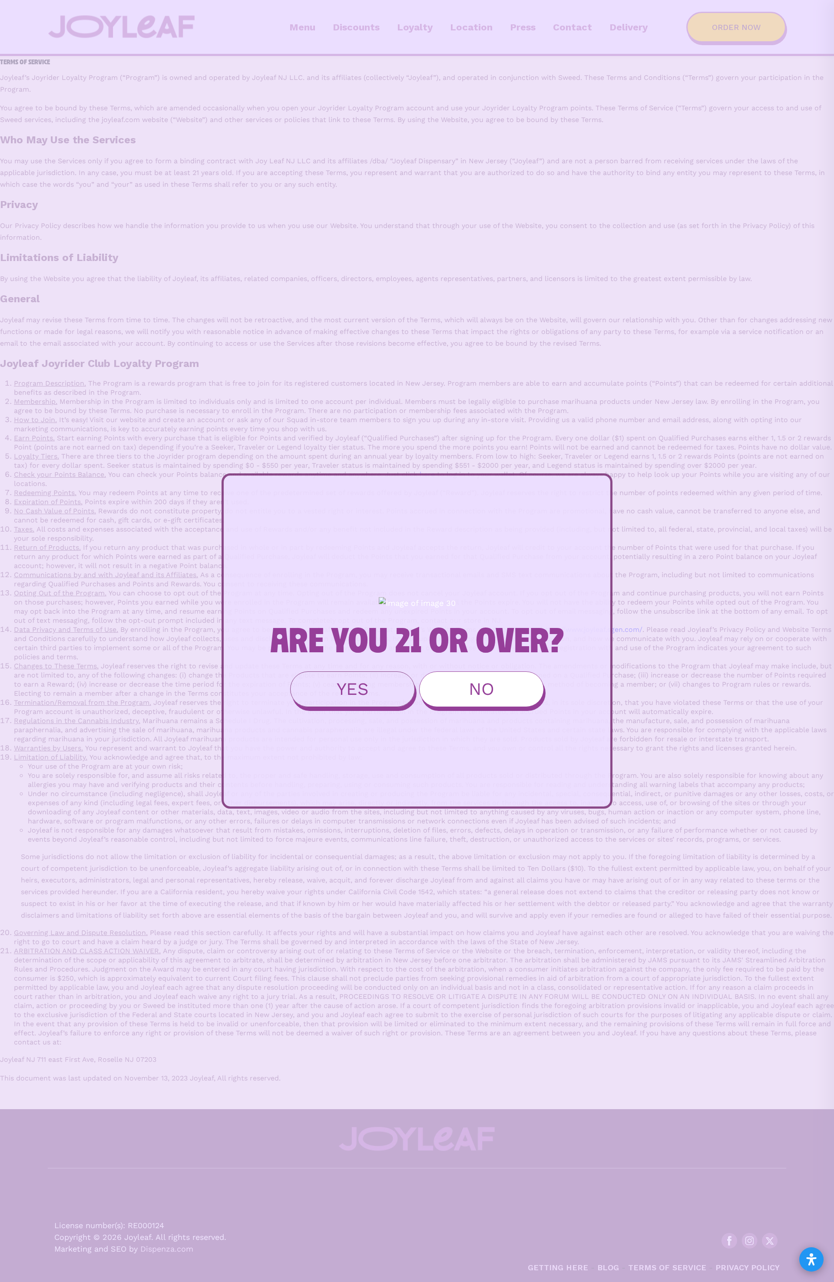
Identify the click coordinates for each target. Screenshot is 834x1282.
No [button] (481, 689)
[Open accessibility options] (811, 1259)
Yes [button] (353, 689)
